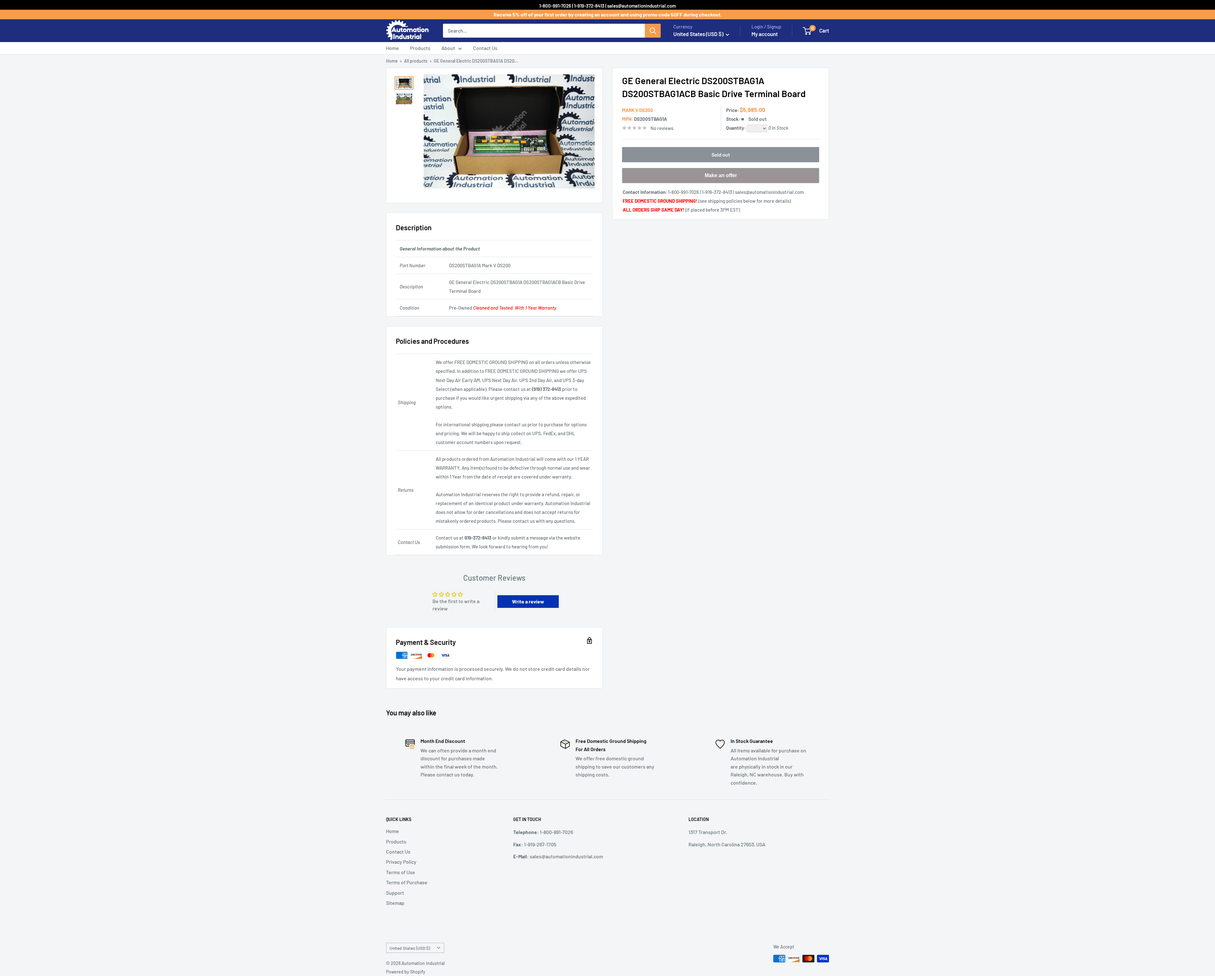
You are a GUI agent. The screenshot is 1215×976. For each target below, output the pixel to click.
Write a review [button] (528, 601)
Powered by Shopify (405, 971)
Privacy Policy (401, 862)
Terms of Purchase (406, 882)
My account (764, 34)
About (448, 48)
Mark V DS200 (637, 110)
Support (395, 893)
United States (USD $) (409, 948)
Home (392, 48)
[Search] (653, 31)
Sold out (721, 154)
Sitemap (395, 903)
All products (415, 61)
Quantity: (736, 128)
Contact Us (485, 48)
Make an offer (721, 178)
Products (420, 48)
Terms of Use (400, 872)
